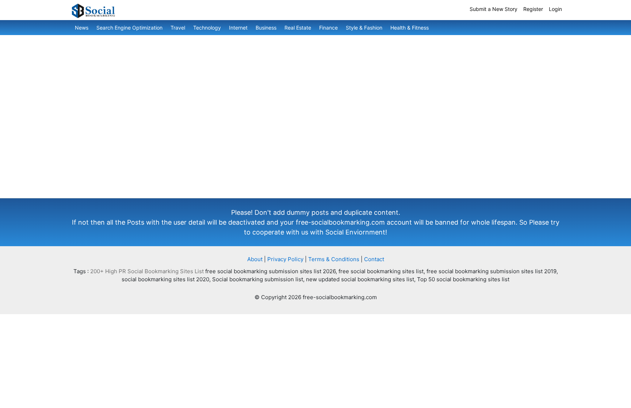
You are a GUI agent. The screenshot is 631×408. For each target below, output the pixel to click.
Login (555, 9)
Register (533, 9)
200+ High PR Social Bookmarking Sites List (147, 271)
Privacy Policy (285, 259)
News (81, 27)
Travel (178, 27)
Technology (207, 27)
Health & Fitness (409, 27)
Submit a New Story (493, 9)
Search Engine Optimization (129, 27)
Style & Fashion (364, 27)
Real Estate (297, 27)
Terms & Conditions (333, 259)
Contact (374, 259)
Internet (238, 27)
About (255, 259)
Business (266, 27)
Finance (328, 27)
